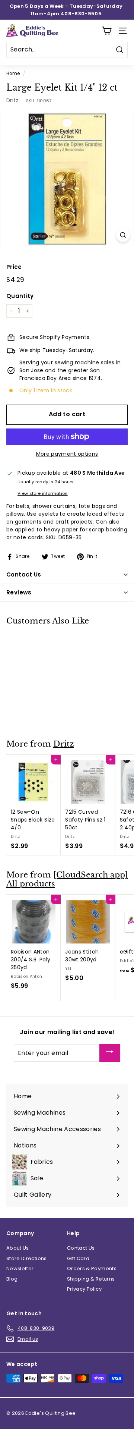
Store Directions (26, 1258)
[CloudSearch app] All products (67, 879)
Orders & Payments (92, 1268)
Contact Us (81, 1247)
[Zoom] (123, 235)
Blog (11, 1278)
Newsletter (20, 1268)
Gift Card (78, 1258)
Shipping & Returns (91, 1278)
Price (14, 267)
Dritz (12, 100)
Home (13, 73)
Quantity (20, 296)
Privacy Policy (84, 1289)
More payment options (67, 454)
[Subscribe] (109, 1053)
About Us (17, 1247)
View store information (42, 493)
